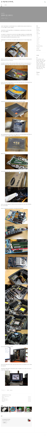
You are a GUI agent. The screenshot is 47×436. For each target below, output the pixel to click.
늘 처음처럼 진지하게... (7, 1)
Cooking (37, 48)
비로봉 (44, 60)
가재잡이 (3, 397)
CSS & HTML (38, 37)
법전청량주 (41, 61)
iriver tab (38, 42)
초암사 (40, 60)
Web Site (37, 29)
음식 (37, 59)
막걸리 (42, 67)
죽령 (37, 61)
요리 (44, 63)
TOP (45, 435)
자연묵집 (3, 401)
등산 (38, 61)
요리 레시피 (42, 66)
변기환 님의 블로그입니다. (6, 420)
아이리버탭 (37, 63)
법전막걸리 (43, 65)
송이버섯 (37, 66)
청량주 (37, 62)
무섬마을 (37, 68)
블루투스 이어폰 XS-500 (5, 396)
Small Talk (38, 30)
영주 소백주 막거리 (4, 398)
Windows (38, 39)
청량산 (40, 68)
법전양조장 (37, 60)
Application (38, 27)
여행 (42, 68)
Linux (37, 36)
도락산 (39, 62)
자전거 (44, 61)
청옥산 (39, 67)
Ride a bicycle (38, 50)
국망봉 (44, 67)
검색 (43, 2)
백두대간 (37, 65)
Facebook (38, 44)
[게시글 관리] (4, 390)
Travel (37, 32)
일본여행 (42, 62)
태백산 (37, 67)
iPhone (38, 40)
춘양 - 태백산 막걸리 (4, 400)
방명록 (6, 5)
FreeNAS (38, 38)
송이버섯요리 (39, 59)
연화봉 (40, 66)
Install (37, 43)
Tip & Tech (38, 33)
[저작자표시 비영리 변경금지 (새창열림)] (11, 390)
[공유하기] (3, 390)
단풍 (42, 60)
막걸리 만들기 (41, 63)
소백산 (43, 59)
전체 (37, 26)
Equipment (38, 47)
